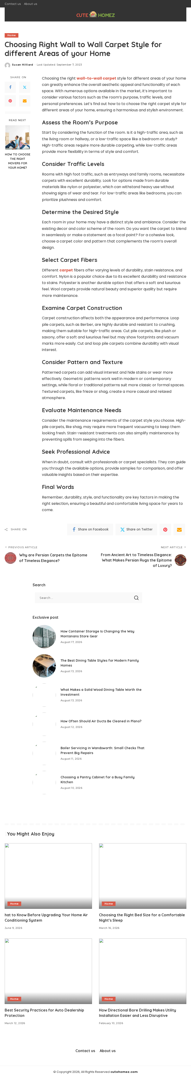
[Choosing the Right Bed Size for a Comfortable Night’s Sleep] (142, 876)
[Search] (179, 14)
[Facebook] (10, 87)
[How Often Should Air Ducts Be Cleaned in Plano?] (44, 724)
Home (11, 35)
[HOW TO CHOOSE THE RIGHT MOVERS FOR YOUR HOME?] (17, 137)
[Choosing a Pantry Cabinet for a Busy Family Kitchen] (44, 782)
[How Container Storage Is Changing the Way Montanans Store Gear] (44, 636)
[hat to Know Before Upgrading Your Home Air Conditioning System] (48, 876)
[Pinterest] (10, 100)
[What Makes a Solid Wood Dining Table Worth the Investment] (44, 695)
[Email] (24, 100)
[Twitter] (24, 87)
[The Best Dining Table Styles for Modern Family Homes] (44, 666)
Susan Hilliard (22, 64)
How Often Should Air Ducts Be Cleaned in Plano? (101, 721)
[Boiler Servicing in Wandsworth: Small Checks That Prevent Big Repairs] (44, 753)
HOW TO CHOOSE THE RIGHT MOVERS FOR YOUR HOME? (17, 160)
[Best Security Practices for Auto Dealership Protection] (48, 971)
